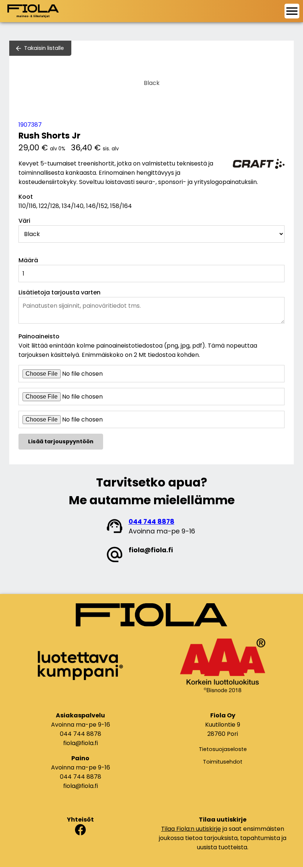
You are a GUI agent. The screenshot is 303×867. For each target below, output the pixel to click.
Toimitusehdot (222, 761)
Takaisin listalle (44, 48)
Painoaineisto (38, 336)
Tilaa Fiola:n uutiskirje (191, 829)
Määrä (28, 260)
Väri (24, 220)
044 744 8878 (151, 521)
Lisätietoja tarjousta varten (59, 292)
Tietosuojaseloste (223, 749)
